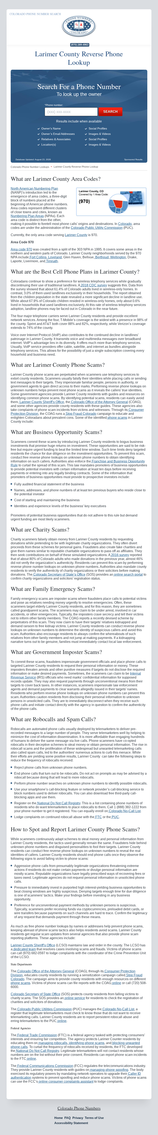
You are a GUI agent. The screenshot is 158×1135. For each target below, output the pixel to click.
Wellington (117, 257)
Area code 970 (21, 249)
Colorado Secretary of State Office (35, 994)
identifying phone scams (86, 1043)
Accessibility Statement (71, 1123)
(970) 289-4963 (79, 44)
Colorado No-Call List (124, 811)
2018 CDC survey (93, 285)
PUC (115, 817)
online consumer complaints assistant (65, 1081)
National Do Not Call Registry (58, 803)
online (116, 983)
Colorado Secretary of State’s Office (59, 574)
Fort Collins (37, 257)
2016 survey (119, 555)
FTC (98, 817)
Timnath (51, 261)
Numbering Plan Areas (27, 216)
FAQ (67, 1118)
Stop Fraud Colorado (80, 413)
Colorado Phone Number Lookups (30, 167)
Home (58, 1118)
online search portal (128, 574)
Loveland (54, 257)
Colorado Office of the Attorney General (99, 402)
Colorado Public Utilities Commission (44, 1009)
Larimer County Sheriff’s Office (41, 402)
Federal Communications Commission (44, 1066)
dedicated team (24, 949)
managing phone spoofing (108, 1069)
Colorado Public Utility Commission (97, 227)
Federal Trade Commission (36, 1035)
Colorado (125, 224)
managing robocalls (52, 1043)
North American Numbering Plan (34, 188)
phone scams (117, 417)
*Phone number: (54, 105)
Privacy (77, 1118)
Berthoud (101, 257)
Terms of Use (94, 1118)
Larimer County (76, 235)
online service (74, 998)
